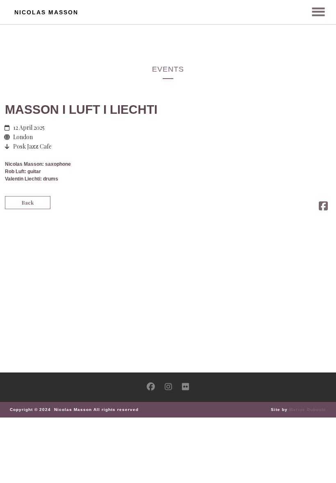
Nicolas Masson (46, 12)
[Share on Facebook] (323, 207)
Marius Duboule (307, 409)
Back (28, 202)
